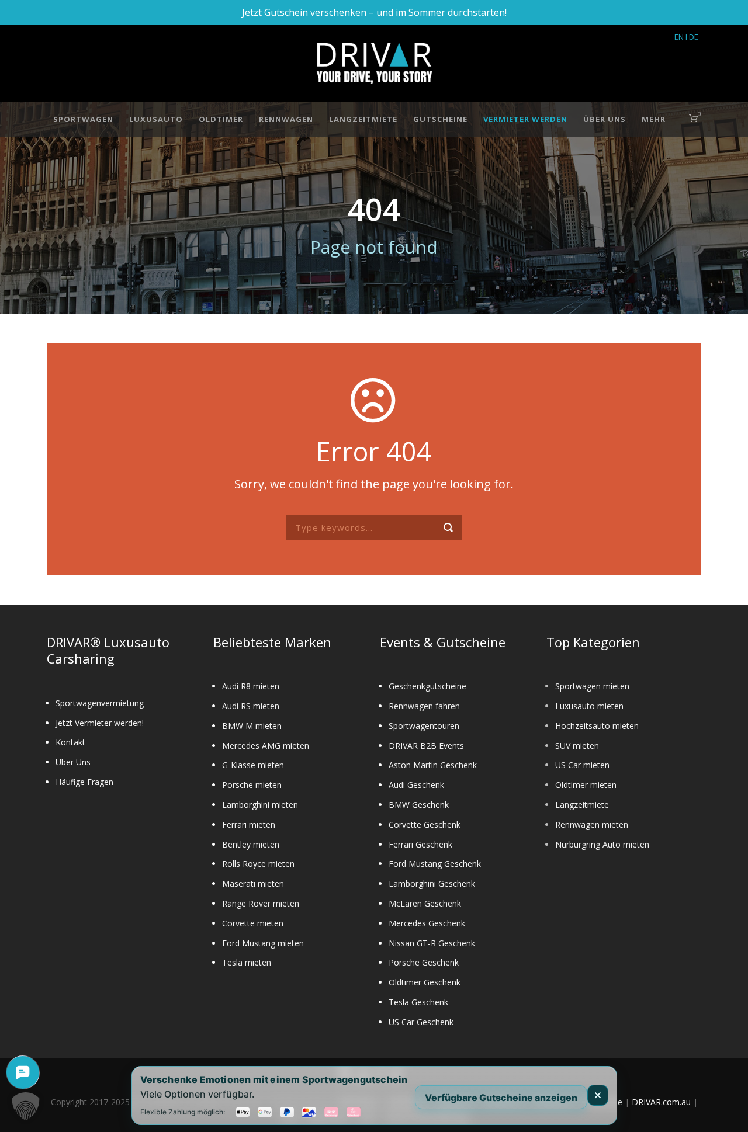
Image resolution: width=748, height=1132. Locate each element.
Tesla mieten (246, 962)
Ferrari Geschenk (420, 844)
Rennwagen (286, 119)
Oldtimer (221, 119)
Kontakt (70, 742)
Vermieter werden (525, 119)
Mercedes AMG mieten (265, 745)
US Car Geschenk (421, 1021)
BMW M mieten (252, 725)
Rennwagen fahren (424, 705)
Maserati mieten (253, 883)
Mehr (654, 119)
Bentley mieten (250, 844)
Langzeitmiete (363, 119)
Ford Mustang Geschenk (435, 863)
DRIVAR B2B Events (426, 745)
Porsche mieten (252, 784)
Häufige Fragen (84, 781)
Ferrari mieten (248, 824)
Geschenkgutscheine (427, 686)
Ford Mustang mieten (263, 943)
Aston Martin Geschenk (433, 764)
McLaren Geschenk (425, 903)
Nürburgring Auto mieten (602, 844)
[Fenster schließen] (597, 1095)
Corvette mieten (252, 923)
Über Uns (604, 119)
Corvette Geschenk (424, 824)
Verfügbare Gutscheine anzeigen (501, 1097)
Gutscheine (440, 119)
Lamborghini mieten (260, 804)
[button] (25, 1106)
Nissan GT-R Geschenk (432, 943)
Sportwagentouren (424, 725)
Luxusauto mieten (589, 705)
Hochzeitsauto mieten (597, 725)
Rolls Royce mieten (258, 863)
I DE (691, 37)
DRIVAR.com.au (661, 1101)
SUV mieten (577, 745)
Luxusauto (156, 119)
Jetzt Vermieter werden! (100, 722)
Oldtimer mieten (586, 784)
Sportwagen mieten (592, 686)
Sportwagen (83, 119)
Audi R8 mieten (250, 686)
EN (679, 37)
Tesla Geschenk (418, 1002)
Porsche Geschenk (424, 962)
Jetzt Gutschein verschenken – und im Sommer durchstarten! (374, 12)
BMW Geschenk (419, 804)
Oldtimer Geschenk (424, 982)
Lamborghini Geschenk (432, 883)
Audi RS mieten (250, 705)
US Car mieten (582, 764)
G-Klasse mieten (253, 764)
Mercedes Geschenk (427, 923)
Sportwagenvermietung (100, 703)
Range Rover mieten (260, 903)
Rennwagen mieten (591, 824)
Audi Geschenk (416, 784)
